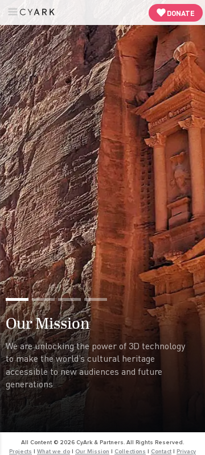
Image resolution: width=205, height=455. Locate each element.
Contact (161, 451)
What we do (53, 451)
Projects (20, 451)
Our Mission (48, 322)
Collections (130, 451)
